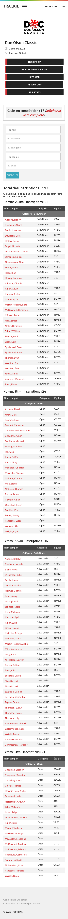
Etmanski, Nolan (13, 256)
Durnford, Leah (13, 796)
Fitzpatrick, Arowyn (15, 801)
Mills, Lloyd (11, 483)
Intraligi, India (12, 601)
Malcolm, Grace (13, 638)
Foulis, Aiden (11, 267)
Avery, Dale (11, 414)
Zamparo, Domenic (15, 379)
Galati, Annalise (13, 585)
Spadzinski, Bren (13, 347)
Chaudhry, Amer (13, 435)
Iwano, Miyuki (12, 812)
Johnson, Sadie (12, 606)
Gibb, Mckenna (12, 807)
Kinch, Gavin (11, 288)
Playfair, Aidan (12, 499)
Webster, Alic (12, 526)
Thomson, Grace (13, 712)
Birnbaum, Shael (13, 225)
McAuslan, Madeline (15, 838)
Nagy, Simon (11, 320)
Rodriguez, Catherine (16, 854)
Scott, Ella (10, 670)
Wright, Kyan (11, 531)
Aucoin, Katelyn (13, 558)
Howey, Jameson (13, 278)
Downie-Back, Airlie (15, 791)
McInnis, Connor (13, 478)
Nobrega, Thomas (14, 488)
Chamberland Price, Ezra (17, 430)
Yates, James (11, 373)
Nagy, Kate (10, 654)
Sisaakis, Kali (11, 681)
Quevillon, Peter (13, 504)
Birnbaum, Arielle (14, 564)
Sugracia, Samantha (15, 696)
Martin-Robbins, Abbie (16, 643)
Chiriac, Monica (13, 785)
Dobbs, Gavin (12, 241)
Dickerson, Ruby (13, 574)
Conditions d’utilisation (15, 899)
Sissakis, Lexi (11, 686)
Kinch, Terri (11, 822)
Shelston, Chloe (13, 675)
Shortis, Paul (11, 336)
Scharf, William (12, 331)
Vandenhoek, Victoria (16, 723)
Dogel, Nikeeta (12, 246)
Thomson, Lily (12, 718)
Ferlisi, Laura (11, 580)
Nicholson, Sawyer (14, 659)
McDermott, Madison (16, 844)
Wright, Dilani (12, 875)
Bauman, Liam (12, 420)
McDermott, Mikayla (15, 849)
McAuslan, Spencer (15, 473)
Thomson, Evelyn (13, 707)
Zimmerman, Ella (13, 739)
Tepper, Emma (12, 702)
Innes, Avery (11, 596)
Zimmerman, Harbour (16, 744)
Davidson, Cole (12, 235)
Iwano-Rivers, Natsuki (16, 817)
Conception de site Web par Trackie (21, 903)
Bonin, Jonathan (13, 230)
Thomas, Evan (12, 357)
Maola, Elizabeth (13, 828)
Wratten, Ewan (12, 368)
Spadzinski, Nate (13, 352)
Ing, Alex (9, 451)
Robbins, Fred (12, 510)
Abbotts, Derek (12, 409)
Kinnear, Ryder (12, 294)
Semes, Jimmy (12, 515)
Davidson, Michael (14, 441)
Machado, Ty (11, 299)
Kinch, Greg (11, 462)
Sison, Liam (10, 341)
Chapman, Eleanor (14, 769)
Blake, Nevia (11, 569)
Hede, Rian (10, 272)
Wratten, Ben (11, 363)
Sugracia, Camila (13, 691)
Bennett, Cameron (14, 425)
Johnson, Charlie (13, 283)
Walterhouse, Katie (14, 728)
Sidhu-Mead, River (14, 865)
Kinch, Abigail (12, 617)
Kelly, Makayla (12, 612)
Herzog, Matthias (13, 446)
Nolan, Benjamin (13, 325)
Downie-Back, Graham (16, 251)
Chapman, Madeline (15, 775)
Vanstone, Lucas (13, 520)
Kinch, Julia (11, 622)
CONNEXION (50, 6)
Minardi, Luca (12, 315)
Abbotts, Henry (13, 219)
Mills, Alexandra (13, 649)
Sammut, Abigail (13, 860)
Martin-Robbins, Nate (16, 304)
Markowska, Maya (14, 833)
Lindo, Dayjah (12, 628)
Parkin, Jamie (12, 494)
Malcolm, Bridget (14, 633)
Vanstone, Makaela (14, 870)
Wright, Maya (12, 734)
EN (63, 6)
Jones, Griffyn (12, 457)
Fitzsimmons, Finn (14, 262)
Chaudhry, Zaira (13, 780)
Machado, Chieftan (14, 467)
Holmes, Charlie (13, 590)
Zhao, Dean (11, 384)
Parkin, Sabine (12, 665)
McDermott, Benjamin (16, 309)
